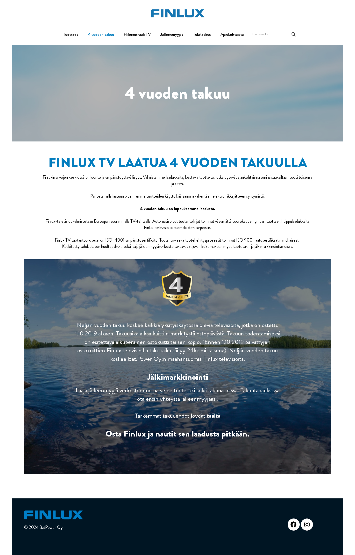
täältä (213, 415)
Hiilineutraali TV (137, 34)
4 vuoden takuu (101, 34)
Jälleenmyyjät (171, 34)
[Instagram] (307, 524)
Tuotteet (70, 34)
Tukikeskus (202, 34)
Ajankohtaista (232, 34)
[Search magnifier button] (293, 34)
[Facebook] (294, 524)
